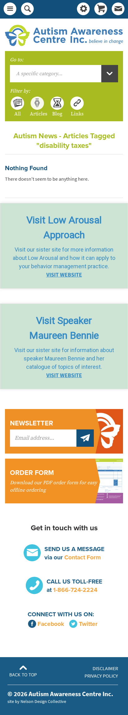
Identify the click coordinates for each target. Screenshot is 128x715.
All (17, 113)
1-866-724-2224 (75, 589)
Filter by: (20, 91)
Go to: (16, 60)
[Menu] (9, 9)
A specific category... (39, 74)
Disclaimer (105, 668)
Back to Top (23, 675)
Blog (57, 113)
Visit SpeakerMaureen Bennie (64, 328)
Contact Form (82, 557)
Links (77, 113)
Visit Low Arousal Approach (64, 227)
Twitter (88, 623)
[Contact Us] (118, 9)
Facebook (51, 623)
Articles (37, 113)
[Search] (27, 9)
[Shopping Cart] (100, 9)
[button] (64, 245)
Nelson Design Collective (43, 701)
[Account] (83, 9)
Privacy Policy (101, 676)
